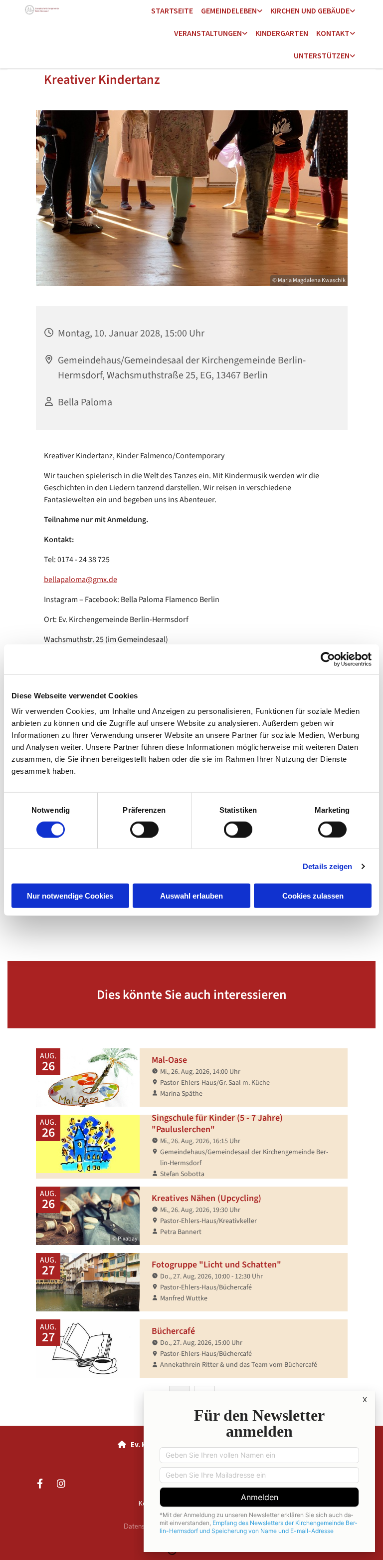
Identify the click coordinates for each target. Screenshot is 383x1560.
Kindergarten (281, 33)
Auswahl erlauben (191, 896)
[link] (231, 11)
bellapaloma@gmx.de (80, 579)
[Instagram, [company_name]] (60, 1483)
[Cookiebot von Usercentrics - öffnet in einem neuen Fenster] (328, 658)
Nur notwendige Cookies (70, 896)
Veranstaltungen (208, 33)
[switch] (144, 829)
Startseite (172, 10)
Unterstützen (322, 55)
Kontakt (333, 33)
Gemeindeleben (229, 10)
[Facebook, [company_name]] (39, 1483)
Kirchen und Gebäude (310, 10)
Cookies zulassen (313, 896)
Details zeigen (327, 866)
